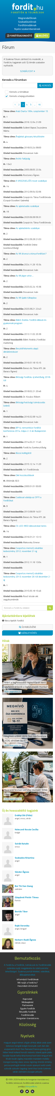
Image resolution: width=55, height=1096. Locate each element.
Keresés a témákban (19, 91)
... (34, 104)
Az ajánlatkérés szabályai (27, 228)
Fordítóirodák (27, 1015)
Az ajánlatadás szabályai (27, 206)
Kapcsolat (27, 999)
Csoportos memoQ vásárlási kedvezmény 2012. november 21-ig (23, 549)
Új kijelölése (28, 627)
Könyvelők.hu (31, 1086)
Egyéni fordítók (27, 1008)
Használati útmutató (27, 986)
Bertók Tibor (21, 911)
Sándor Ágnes (22, 872)
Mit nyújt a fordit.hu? (27, 982)
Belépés (43, 35)
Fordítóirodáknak (27, 25)
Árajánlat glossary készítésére (30, 136)
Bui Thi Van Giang (24, 886)
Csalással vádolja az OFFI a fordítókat (22, 499)
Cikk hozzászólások (25, 475)
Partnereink (27, 1005)
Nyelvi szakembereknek (27, 29)
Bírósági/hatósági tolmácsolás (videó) (24, 404)
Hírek (5, 640)
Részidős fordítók (27, 1011)
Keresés (46, 85)
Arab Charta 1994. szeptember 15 (32, 111)
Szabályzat (27, 71)
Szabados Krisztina (24, 857)
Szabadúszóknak (27, 22)
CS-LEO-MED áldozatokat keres (31, 525)
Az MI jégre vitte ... (24, 275)
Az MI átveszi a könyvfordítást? (31, 253)
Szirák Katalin (22, 843)
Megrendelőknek (27, 18)
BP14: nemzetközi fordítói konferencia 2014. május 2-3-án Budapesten (24, 429)
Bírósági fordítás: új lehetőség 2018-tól (27, 378)
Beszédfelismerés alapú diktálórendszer (20, 350)
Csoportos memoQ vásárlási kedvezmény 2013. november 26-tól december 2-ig (27, 577)
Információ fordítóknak (27, 979)
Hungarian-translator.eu (27, 1018)
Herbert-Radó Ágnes (25, 939)
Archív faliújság (23, 158)
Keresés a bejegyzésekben (21, 96)
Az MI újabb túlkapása (26, 297)
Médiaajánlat (28, 1002)
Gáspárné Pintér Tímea (26, 897)
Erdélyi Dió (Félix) (23, 815)
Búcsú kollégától (23, 453)
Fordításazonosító (20, 35)
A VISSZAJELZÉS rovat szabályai (31, 180)
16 (39, 104)
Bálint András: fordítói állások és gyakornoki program (24, 321)
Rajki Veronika (22, 925)
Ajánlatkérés (29, 633)
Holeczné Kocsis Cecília (26, 829)
